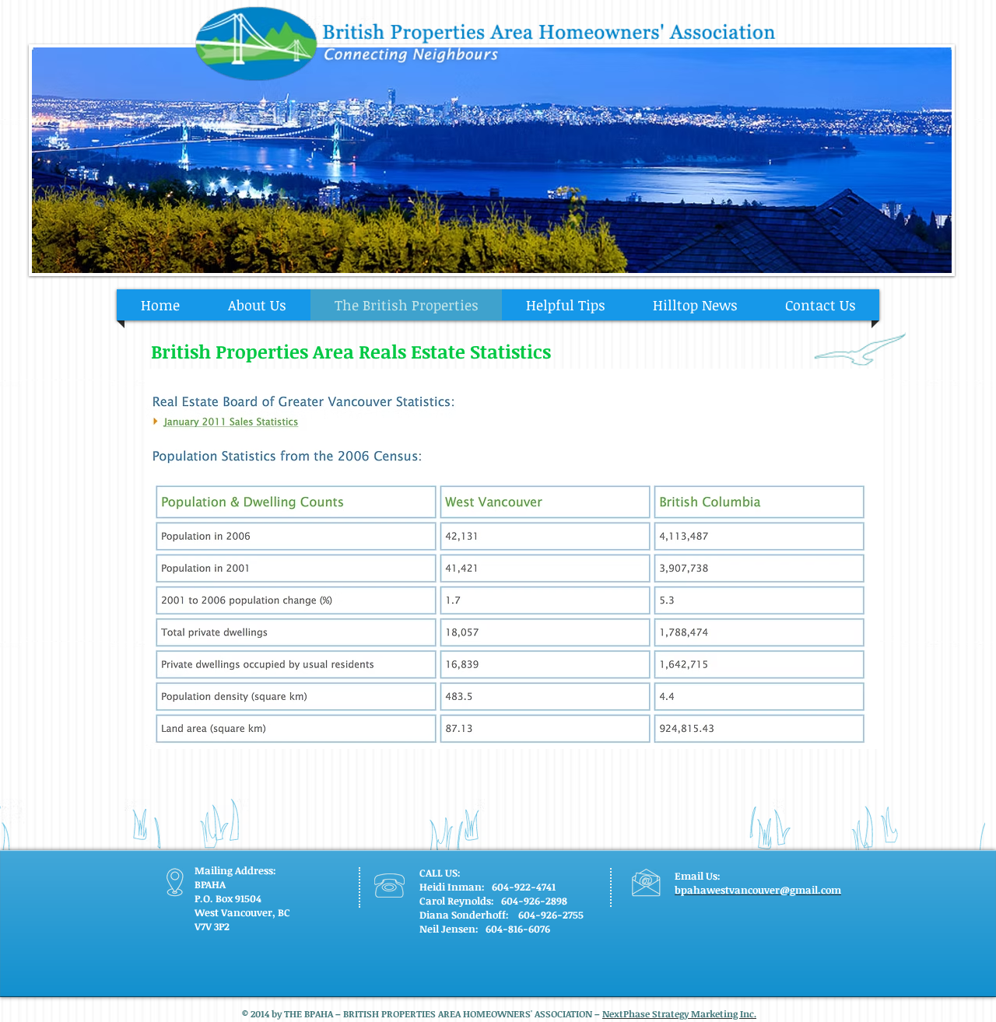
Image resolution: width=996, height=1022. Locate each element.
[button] (492, 160)
